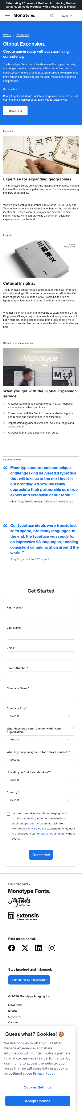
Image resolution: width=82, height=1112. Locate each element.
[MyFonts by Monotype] (23, 903)
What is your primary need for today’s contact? (38, 752)
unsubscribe (45, 834)
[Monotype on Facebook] (11, 948)
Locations (14, 1017)
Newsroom (15, 1005)
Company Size (17, 708)
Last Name (15, 628)
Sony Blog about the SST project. (29, 559)
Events (12, 1011)
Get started (41, 854)
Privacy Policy (37, 829)
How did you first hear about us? (29, 772)
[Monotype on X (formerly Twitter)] (25, 948)
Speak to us (15, 110)
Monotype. (24, 15)
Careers (13, 1022)
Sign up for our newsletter (29, 980)
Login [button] (65, 16)
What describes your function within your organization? (40, 730)
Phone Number (17, 668)
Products (22, 34)
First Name (15, 608)
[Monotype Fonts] (23, 893)
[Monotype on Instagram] (52, 948)
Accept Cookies (37, 1100)
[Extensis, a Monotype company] (23, 917)
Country (13, 792)
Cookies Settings (38, 1087)
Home (7, 34)
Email (11, 648)
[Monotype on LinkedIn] (38, 948)
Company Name (18, 688)
